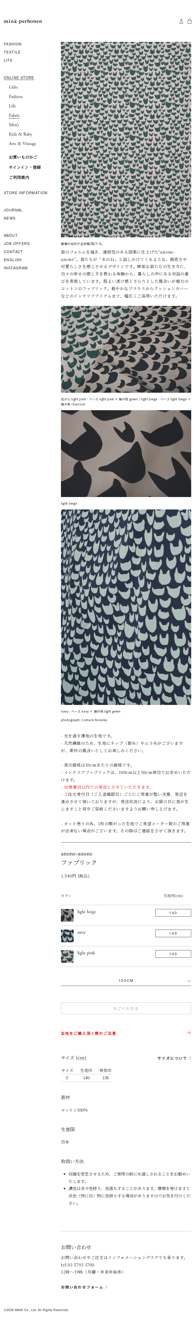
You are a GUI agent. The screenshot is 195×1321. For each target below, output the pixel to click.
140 (173, 912)
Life (12, 106)
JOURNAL (13, 210)
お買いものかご (23, 157)
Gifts (13, 87)
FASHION (13, 44)
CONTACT (13, 252)
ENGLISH (13, 260)
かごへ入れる (126, 1008)
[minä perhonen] (23, 21)
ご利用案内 (19, 177)
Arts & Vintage (22, 143)
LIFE (8, 60)
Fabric (14, 115)
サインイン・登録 (25, 167)
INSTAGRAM (16, 268)
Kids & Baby (20, 134)
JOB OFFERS (17, 243)
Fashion (16, 97)
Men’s (14, 125)
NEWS (10, 218)
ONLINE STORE (19, 77)
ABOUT (11, 235)
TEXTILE (12, 52)
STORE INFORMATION (26, 193)
